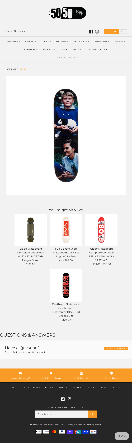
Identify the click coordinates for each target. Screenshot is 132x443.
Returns (63, 387)
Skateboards (81, 41)
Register (61, 57)
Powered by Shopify (92, 424)
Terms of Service (31, 387)
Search (14, 387)
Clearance (30, 41)
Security (76, 387)
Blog (63, 49)
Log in (71, 57)
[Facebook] (91, 31)
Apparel (120, 41)
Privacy (49, 387)
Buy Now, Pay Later (97, 49)
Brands (46, 41)
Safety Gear (102, 41)
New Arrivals (13, 41)
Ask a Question (117, 348)
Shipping (91, 387)
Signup (9, 31)
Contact (117, 387)
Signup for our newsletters (66, 407)
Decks (23, 69)
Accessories (31, 49)
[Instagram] (97, 31)
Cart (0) (112, 31)
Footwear (62, 41)
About (77, 49)
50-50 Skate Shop (46, 424)
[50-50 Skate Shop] (66, 5)
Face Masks (49, 49)
